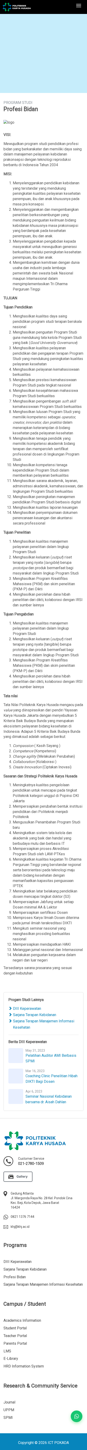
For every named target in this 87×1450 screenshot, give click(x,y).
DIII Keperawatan (26, 1008)
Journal (9, 1402)
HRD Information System (23, 1366)
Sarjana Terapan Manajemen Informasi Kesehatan (43, 1284)
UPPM (8, 1410)
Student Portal (15, 1328)
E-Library (10, 1358)
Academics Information (22, 1320)
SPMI (8, 1417)
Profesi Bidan (14, 1277)
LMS (7, 1351)
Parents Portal (15, 1343)
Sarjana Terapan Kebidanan (34, 1015)
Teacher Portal (15, 1336)
